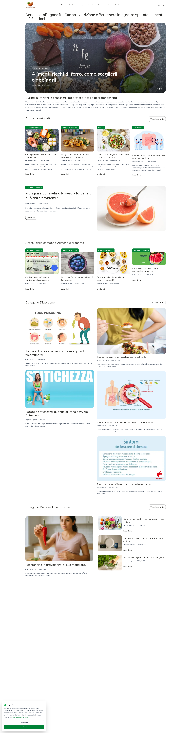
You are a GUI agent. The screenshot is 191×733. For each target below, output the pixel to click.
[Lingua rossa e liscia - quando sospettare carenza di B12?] (95, 58)
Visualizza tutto (157, 119)
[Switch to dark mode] (164, 5)
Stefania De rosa (31, 161)
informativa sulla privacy (20, 717)
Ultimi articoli (65, 5)
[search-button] (158, 5)
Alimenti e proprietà (79, 5)
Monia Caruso (29, 283)
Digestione (92, 5)
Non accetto (24, 722)
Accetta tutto (24, 727)
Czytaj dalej (31, 217)
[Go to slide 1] (157, 89)
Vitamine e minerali (129, 5)
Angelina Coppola (37, 85)
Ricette (117, 5)
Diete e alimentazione (105, 5)
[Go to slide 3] (162, 89)
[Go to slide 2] (159, 89)
